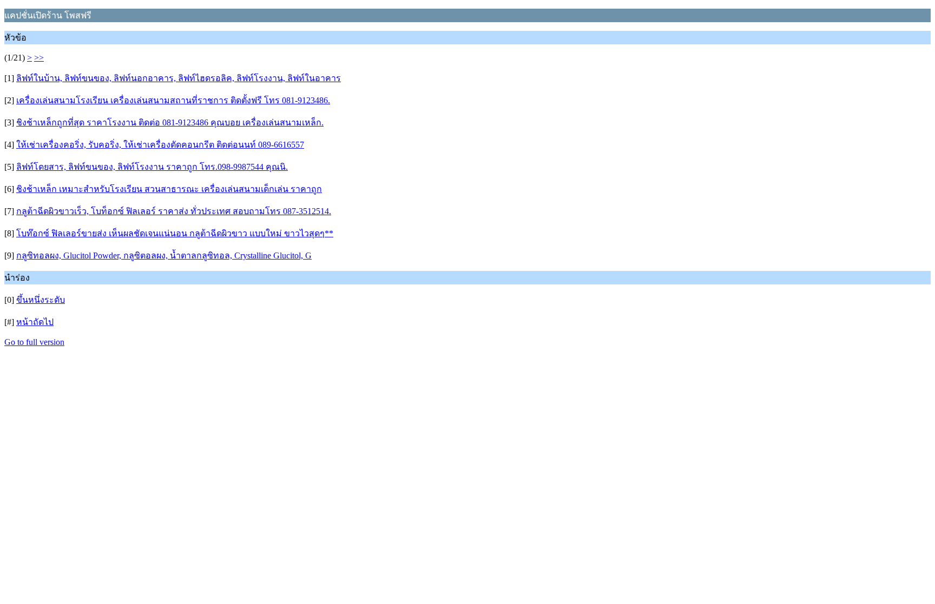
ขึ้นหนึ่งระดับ (40, 299)
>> (39, 57)
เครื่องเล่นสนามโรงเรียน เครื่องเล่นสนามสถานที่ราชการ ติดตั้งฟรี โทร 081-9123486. (173, 100)
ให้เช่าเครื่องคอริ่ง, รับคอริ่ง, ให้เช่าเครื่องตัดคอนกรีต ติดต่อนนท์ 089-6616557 (160, 144)
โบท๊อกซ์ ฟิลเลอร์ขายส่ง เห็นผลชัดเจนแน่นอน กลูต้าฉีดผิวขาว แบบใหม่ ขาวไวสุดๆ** (174, 233)
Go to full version (34, 342)
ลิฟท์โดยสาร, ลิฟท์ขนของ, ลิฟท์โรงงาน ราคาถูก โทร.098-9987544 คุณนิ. (152, 166)
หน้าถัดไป (35, 322)
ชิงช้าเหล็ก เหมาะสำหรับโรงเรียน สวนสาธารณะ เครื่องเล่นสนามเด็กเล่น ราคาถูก (169, 189)
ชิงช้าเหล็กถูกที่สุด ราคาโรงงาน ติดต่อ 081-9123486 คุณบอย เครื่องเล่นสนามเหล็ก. (170, 122)
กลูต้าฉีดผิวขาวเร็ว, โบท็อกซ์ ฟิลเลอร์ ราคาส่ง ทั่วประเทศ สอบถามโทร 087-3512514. (173, 211)
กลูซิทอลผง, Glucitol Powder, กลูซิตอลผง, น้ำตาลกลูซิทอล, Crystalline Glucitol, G (164, 255)
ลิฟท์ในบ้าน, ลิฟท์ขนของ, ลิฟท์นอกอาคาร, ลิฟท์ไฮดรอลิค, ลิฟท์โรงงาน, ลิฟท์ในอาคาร (178, 78)
